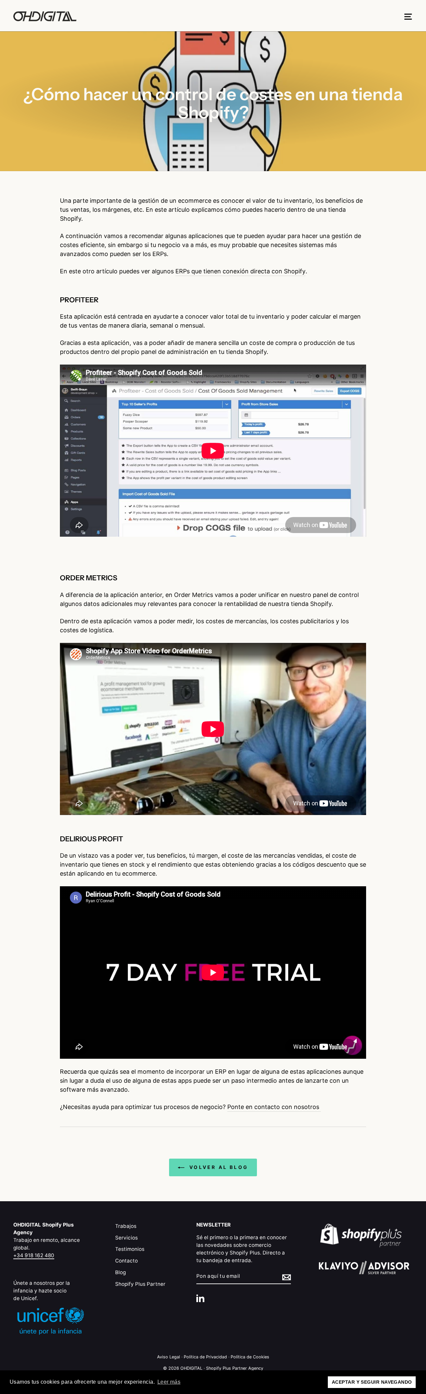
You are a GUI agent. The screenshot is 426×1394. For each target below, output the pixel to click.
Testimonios (129, 1249)
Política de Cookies (250, 1356)
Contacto (126, 1260)
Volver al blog (217, 1167)
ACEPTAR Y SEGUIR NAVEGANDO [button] (372, 1382)
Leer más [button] (169, 1382)
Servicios (126, 1238)
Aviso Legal (168, 1356)
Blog (120, 1272)
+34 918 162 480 (33, 1255)
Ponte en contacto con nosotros (274, 1106)
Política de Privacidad (205, 1356)
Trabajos (125, 1226)
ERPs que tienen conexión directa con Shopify (240, 271)
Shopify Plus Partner (140, 1284)
